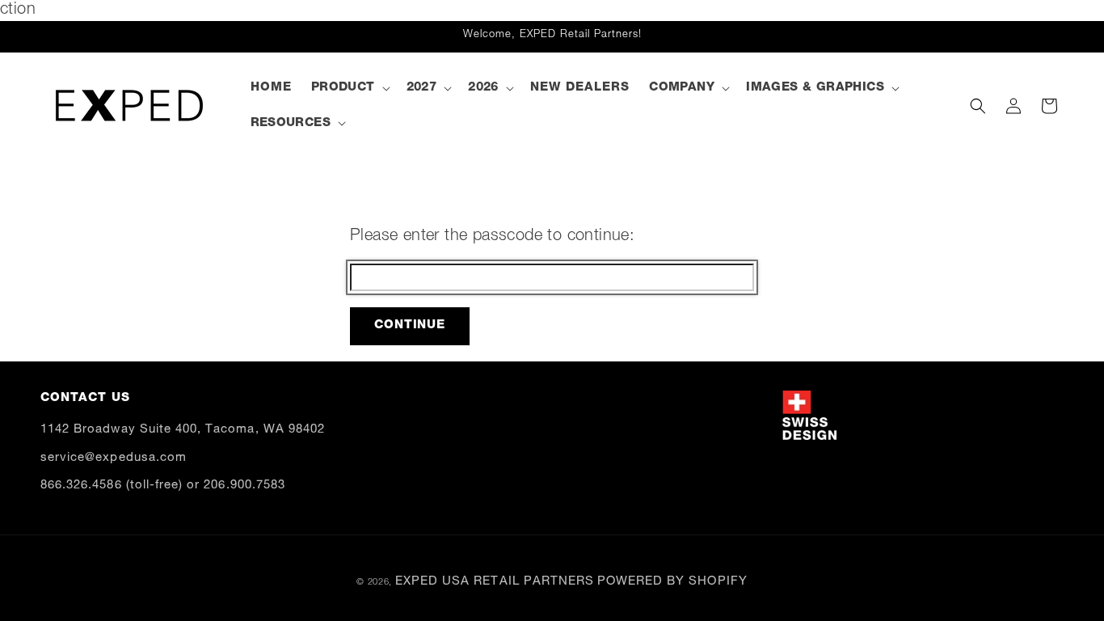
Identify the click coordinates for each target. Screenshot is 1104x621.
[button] (349, 88)
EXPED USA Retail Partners (494, 582)
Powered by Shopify (672, 582)
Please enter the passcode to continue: (492, 237)
